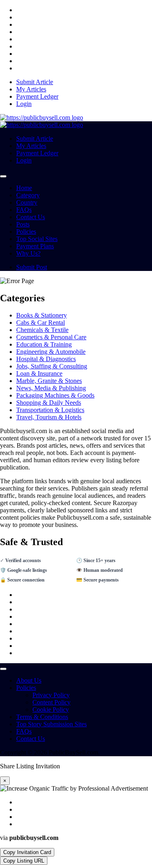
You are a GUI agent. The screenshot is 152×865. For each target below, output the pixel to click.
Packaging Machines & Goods (55, 395)
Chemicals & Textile (42, 329)
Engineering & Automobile (51, 351)
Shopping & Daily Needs (48, 402)
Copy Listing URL (23, 861)
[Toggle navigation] (3, 176)
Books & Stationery (41, 315)
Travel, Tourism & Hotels (48, 417)
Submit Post (31, 267)
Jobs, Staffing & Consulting (51, 366)
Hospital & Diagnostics (46, 358)
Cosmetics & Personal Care (51, 337)
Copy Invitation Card (27, 852)
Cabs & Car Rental (40, 322)
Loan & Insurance (39, 373)
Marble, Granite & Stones (49, 380)
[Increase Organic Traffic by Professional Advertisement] (41, 117)
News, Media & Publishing (51, 388)
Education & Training (44, 344)
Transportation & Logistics (50, 409)
